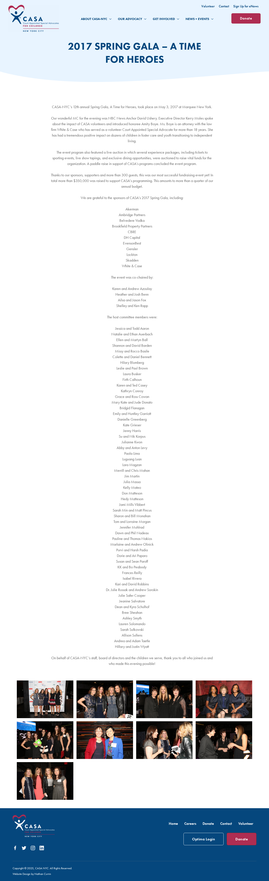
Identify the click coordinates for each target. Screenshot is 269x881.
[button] (109, 19)
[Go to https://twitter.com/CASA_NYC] (23, 848)
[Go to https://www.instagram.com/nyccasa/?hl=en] (32, 848)
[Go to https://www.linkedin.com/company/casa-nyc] (41, 848)
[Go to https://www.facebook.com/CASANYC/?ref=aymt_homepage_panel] (15, 848)
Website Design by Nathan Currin (32, 874)
